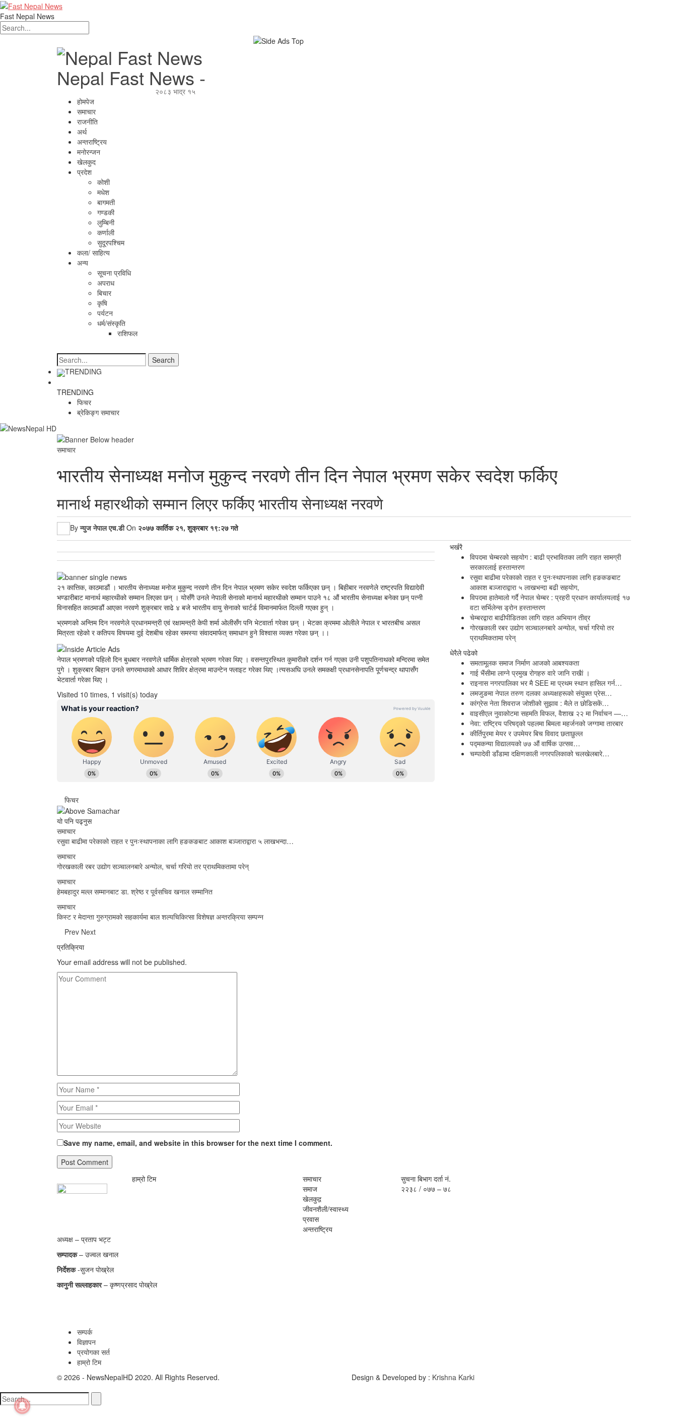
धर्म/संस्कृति (111, 323)
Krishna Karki (453, 1377)
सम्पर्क (84, 1332)
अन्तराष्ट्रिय (92, 142)
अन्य (82, 262)
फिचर (84, 402)
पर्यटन (105, 313)
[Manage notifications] (22, 1406)
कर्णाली (105, 232)
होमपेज (85, 101)
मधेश (103, 192)
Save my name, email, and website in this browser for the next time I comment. (197, 1143)
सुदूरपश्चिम (110, 242)
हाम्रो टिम (89, 1362)
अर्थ (82, 131)
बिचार (104, 293)
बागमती (106, 202)
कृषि (102, 303)
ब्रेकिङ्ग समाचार (98, 412)
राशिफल (127, 333)
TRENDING (83, 371)
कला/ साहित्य (93, 252)
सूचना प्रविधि (114, 273)
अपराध (105, 283)
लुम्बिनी (105, 222)
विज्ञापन (86, 1342)
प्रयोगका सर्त (93, 1352)
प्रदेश (84, 172)
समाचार (86, 111)
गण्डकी (105, 212)
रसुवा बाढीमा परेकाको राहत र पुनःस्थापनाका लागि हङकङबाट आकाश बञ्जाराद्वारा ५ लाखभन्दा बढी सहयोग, (545, 582)
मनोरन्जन (88, 152)
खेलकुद (86, 162)
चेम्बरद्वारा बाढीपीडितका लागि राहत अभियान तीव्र (530, 617)
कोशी (103, 182)
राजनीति (87, 121)
